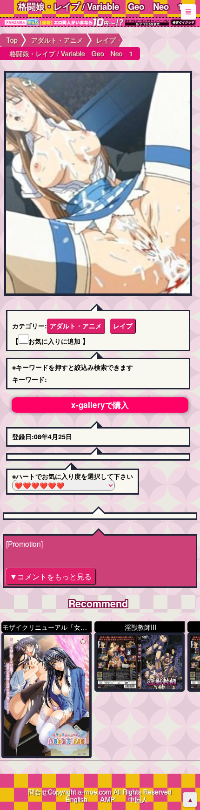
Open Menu (188, 11)
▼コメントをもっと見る (51, 576)
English (76, 799)
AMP (107, 799)
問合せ (38, 791)
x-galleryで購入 (100, 404)
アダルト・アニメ (76, 325)
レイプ (123, 325)
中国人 (138, 799)
